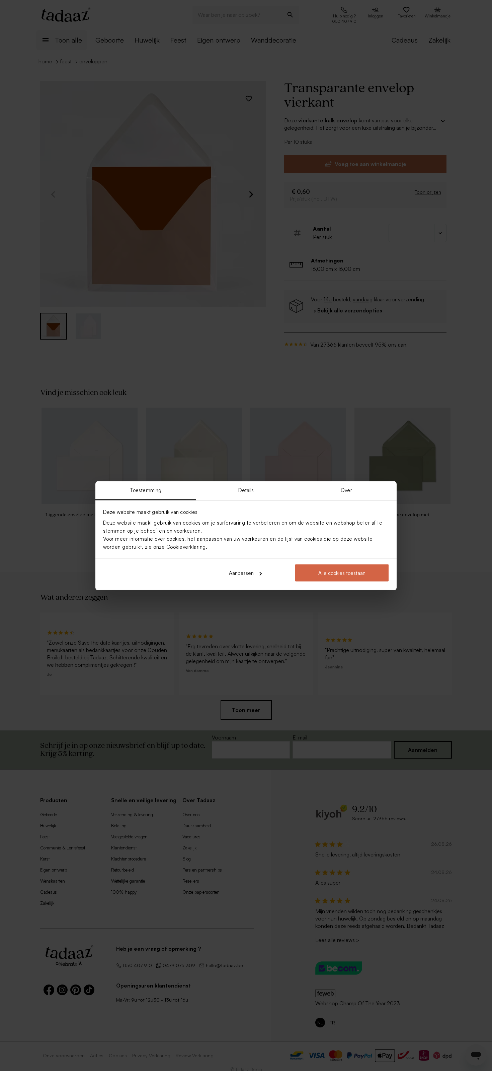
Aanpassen (241, 573)
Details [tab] (246, 490)
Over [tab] (346, 490)
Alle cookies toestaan (341, 573)
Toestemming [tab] (145, 490)
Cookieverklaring (186, 546)
